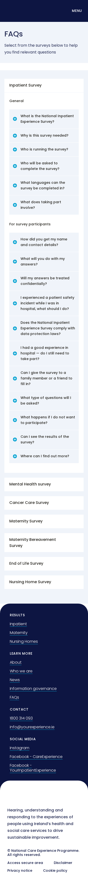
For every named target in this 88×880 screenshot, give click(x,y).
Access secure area (25, 862)
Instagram (19, 748)
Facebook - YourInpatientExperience (33, 768)
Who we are (21, 671)
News (15, 680)
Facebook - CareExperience (36, 756)
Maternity (19, 632)
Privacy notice (19, 870)
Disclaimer (63, 862)
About (16, 662)
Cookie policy (55, 870)
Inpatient (18, 624)
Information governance (33, 688)
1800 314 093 (21, 718)
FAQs (14, 697)
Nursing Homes (24, 641)
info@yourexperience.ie (32, 727)
